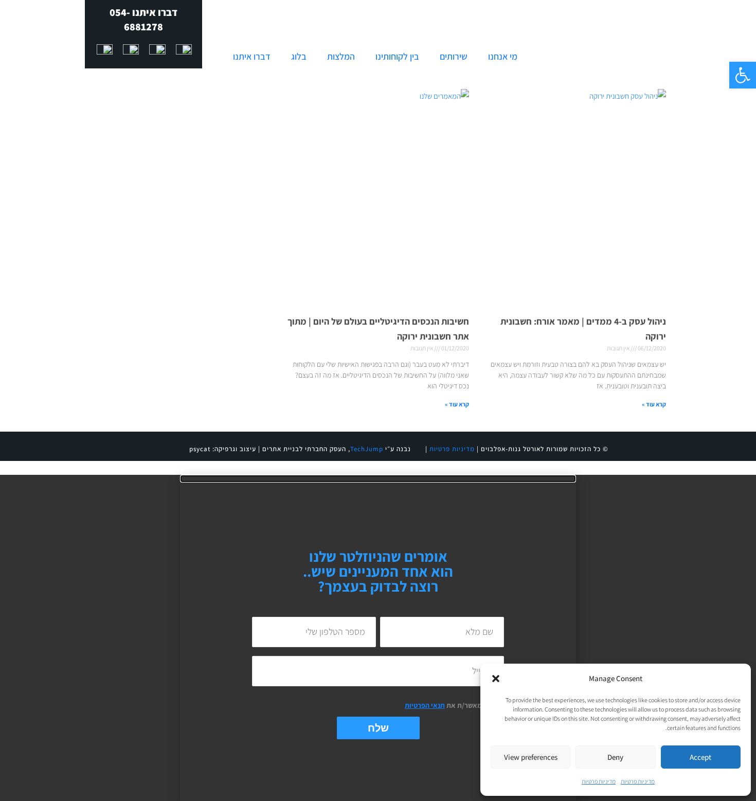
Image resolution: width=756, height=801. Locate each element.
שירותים (453, 56)
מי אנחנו (502, 56)
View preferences (530, 757)
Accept (700, 757)
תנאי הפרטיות (425, 705)
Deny (615, 757)
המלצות (341, 56)
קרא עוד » (654, 404)
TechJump (366, 448)
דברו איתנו (252, 56)
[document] (378, 638)
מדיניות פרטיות (638, 781)
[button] (742, 75)
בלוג (299, 56)
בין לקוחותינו (397, 56)
